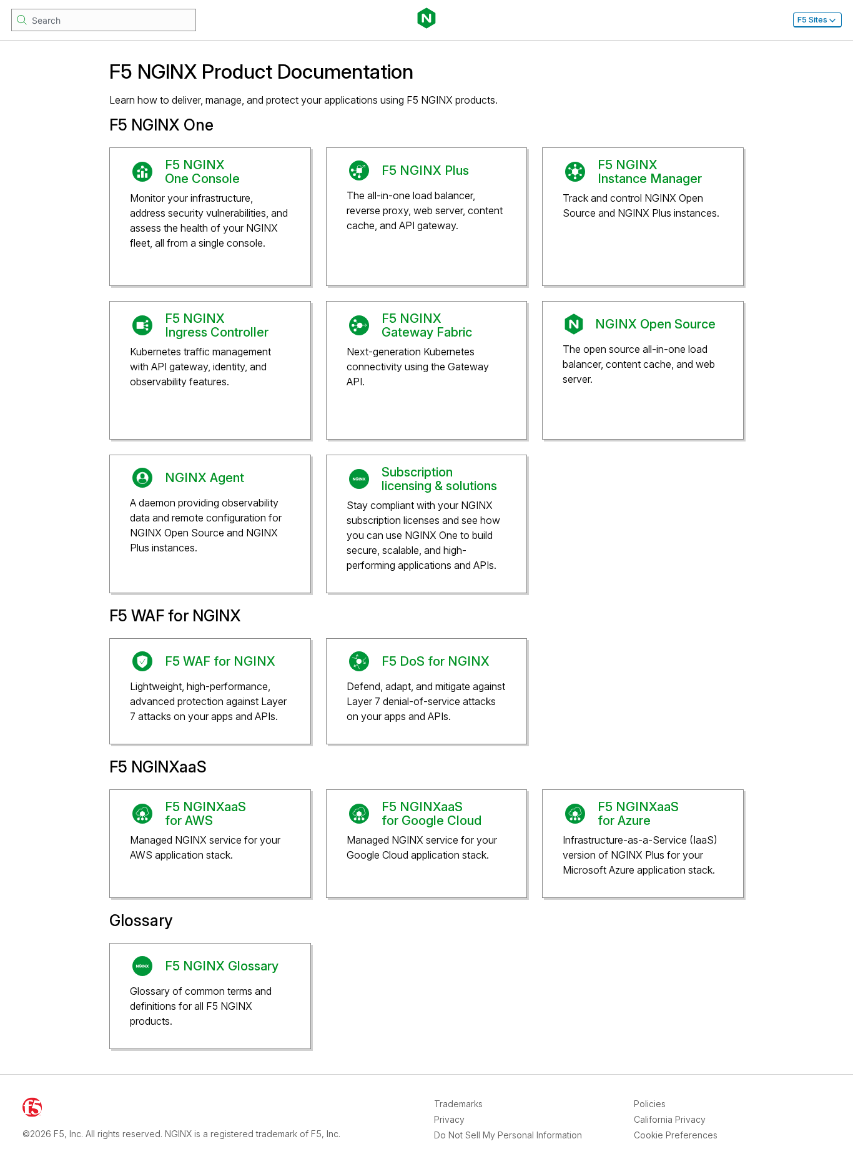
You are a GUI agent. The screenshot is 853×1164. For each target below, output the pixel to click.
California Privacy (670, 1119)
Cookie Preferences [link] (675, 1135)
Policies (650, 1103)
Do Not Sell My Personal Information (508, 1135)
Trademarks (458, 1103)
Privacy (449, 1119)
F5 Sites (812, 19)
